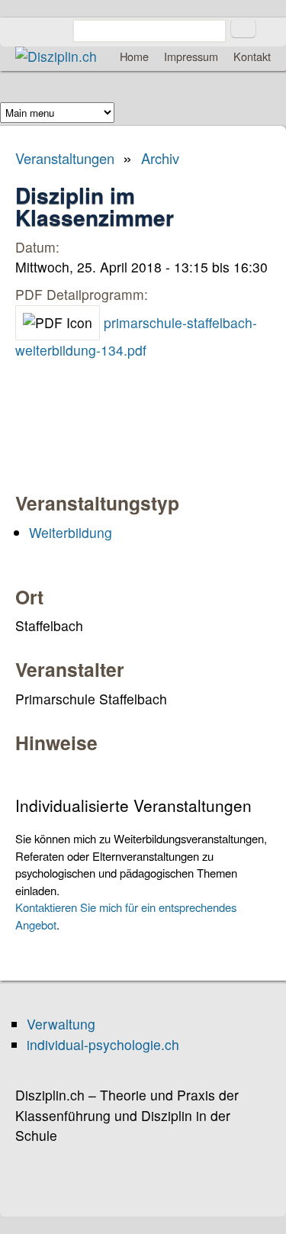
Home (134, 56)
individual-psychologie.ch (103, 1044)
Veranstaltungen (64, 158)
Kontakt (252, 56)
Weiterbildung (70, 532)
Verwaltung (61, 1023)
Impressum (191, 56)
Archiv (160, 158)
